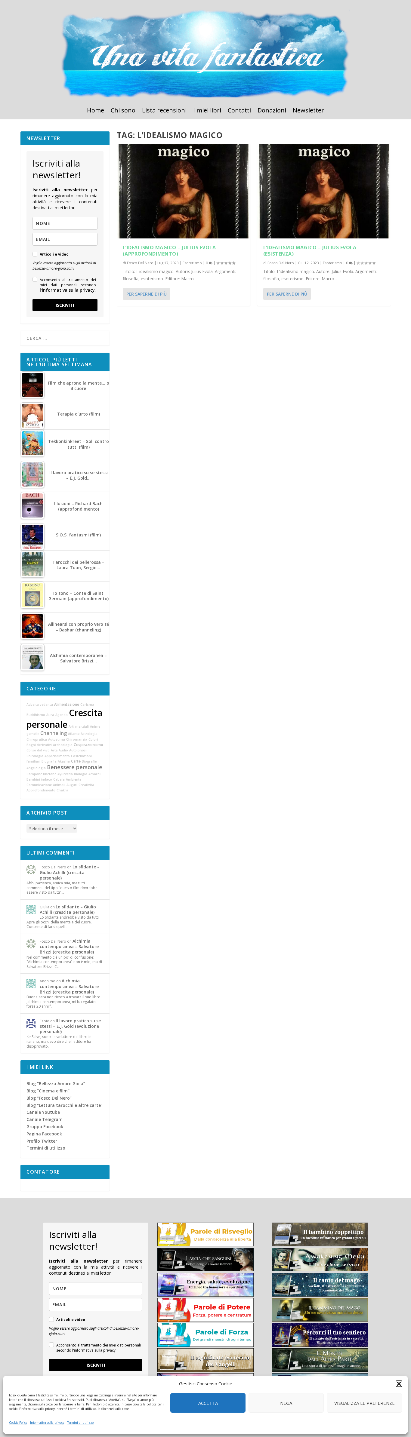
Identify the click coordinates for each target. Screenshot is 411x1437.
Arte (54, 750)
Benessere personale (74, 767)
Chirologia (34, 756)
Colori (93, 739)
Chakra (62, 790)
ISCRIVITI (65, 305)
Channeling (53, 733)
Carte (76, 761)
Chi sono (123, 111)
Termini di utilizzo (80, 1422)
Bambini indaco (39, 779)
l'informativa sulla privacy (67, 290)
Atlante (73, 734)
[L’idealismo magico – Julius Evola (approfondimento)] (183, 191)
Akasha (64, 761)
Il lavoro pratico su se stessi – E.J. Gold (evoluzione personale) (70, 1026)
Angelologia (36, 768)
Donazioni (272, 111)
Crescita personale (64, 718)
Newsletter (308, 111)
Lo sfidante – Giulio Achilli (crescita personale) (70, 872)
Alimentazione (66, 704)
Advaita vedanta (39, 704)
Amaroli (94, 774)
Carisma (87, 704)
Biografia (49, 761)
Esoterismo (192, 263)
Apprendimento (57, 756)
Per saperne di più (146, 294)
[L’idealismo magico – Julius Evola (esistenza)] (324, 191)
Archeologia (63, 745)
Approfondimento (40, 790)
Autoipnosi (78, 750)
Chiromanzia (76, 739)
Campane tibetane (41, 774)
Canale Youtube (43, 1112)
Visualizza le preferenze (364, 1403)
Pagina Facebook (44, 1134)
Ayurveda (65, 774)
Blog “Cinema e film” (48, 1091)
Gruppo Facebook (44, 1126)
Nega (286, 1403)
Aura (50, 715)
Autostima (56, 739)
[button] (399, 1384)
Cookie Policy (18, 1422)
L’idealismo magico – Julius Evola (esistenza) (310, 250)
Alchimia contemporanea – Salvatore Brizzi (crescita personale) (69, 946)
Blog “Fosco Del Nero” (49, 1098)
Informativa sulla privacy (47, 1422)
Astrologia (89, 734)
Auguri (71, 785)
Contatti (239, 111)
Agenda (61, 715)
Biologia (80, 774)
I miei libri (207, 111)
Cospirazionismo (88, 744)
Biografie (89, 761)
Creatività (86, 785)
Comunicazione (39, 785)
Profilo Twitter (41, 1141)
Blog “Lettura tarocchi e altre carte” (64, 1105)
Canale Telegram (44, 1119)
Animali (59, 785)
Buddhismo (35, 715)
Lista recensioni (164, 111)
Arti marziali (79, 726)
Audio (63, 750)
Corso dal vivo (38, 750)
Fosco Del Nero (140, 263)
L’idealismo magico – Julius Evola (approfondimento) (169, 250)
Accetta (208, 1403)
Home (95, 111)
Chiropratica (36, 739)
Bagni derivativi (39, 745)
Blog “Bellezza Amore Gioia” (55, 1083)
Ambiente (73, 779)
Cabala (59, 779)
